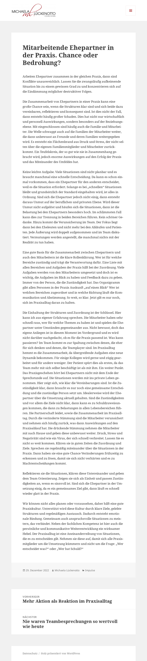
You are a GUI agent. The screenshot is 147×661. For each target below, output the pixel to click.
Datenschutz (30, 653)
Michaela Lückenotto (67, 570)
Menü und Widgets (131, 15)
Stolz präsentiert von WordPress (60, 653)
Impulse (90, 570)
